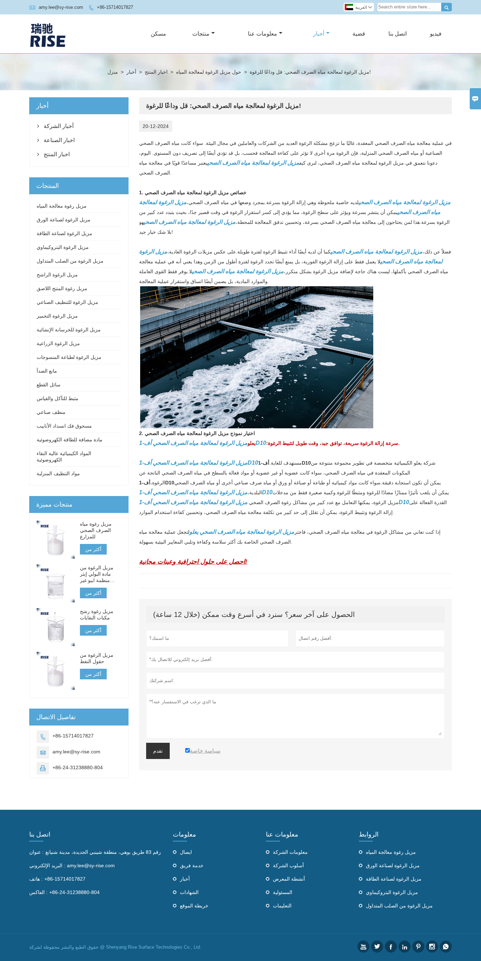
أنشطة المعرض (289, 879)
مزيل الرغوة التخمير (57, 316)
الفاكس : (38, 892)
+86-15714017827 (115, 7)
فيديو (436, 34)
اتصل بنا (397, 34)
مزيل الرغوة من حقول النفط (96, 658)
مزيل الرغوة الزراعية (58, 343)
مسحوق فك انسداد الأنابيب (64, 426)
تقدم (158, 751)
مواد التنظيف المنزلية (58, 473)
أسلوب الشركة (288, 865)
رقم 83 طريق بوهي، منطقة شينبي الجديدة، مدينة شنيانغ (103, 852)
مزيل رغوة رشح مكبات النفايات (96, 614)
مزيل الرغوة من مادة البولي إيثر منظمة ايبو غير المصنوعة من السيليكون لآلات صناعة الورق (96, 574)
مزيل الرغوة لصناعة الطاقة (64, 233)
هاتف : (36, 879)
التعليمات (282, 905)
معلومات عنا (262, 34)
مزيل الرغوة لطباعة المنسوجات (69, 357)
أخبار (318, 34)
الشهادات (189, 892)
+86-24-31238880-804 (77, 767)
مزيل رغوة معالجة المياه (62, 206)
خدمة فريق (192, 865)
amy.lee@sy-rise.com (61, 7)
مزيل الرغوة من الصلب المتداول (70, 261)
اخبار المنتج (156, 72)
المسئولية (282, 892)
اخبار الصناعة (59, 140)
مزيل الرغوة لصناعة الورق (63, 219)
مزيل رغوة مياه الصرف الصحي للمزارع (96, 530)
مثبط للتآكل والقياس (58, 398)
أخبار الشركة (59, 126)
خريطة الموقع (194, 905)
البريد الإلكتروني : (47, 865)
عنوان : (36, 852)
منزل (112, 72)
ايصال (186, 852)
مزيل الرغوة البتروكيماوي (63, 247)
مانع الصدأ (47, 371)
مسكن (158, 34)
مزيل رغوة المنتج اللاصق (62, 288)
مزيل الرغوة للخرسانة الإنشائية (69, 329)
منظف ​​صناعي (51, 412)
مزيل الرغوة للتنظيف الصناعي (67, 302)
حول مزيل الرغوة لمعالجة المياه (208, 72)
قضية (358, 34)
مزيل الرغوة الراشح (57, 274)
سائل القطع (49, 384)
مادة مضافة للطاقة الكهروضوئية (69, 439)
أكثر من (93, 549)
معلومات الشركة (290, 852)
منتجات (201, 34)
